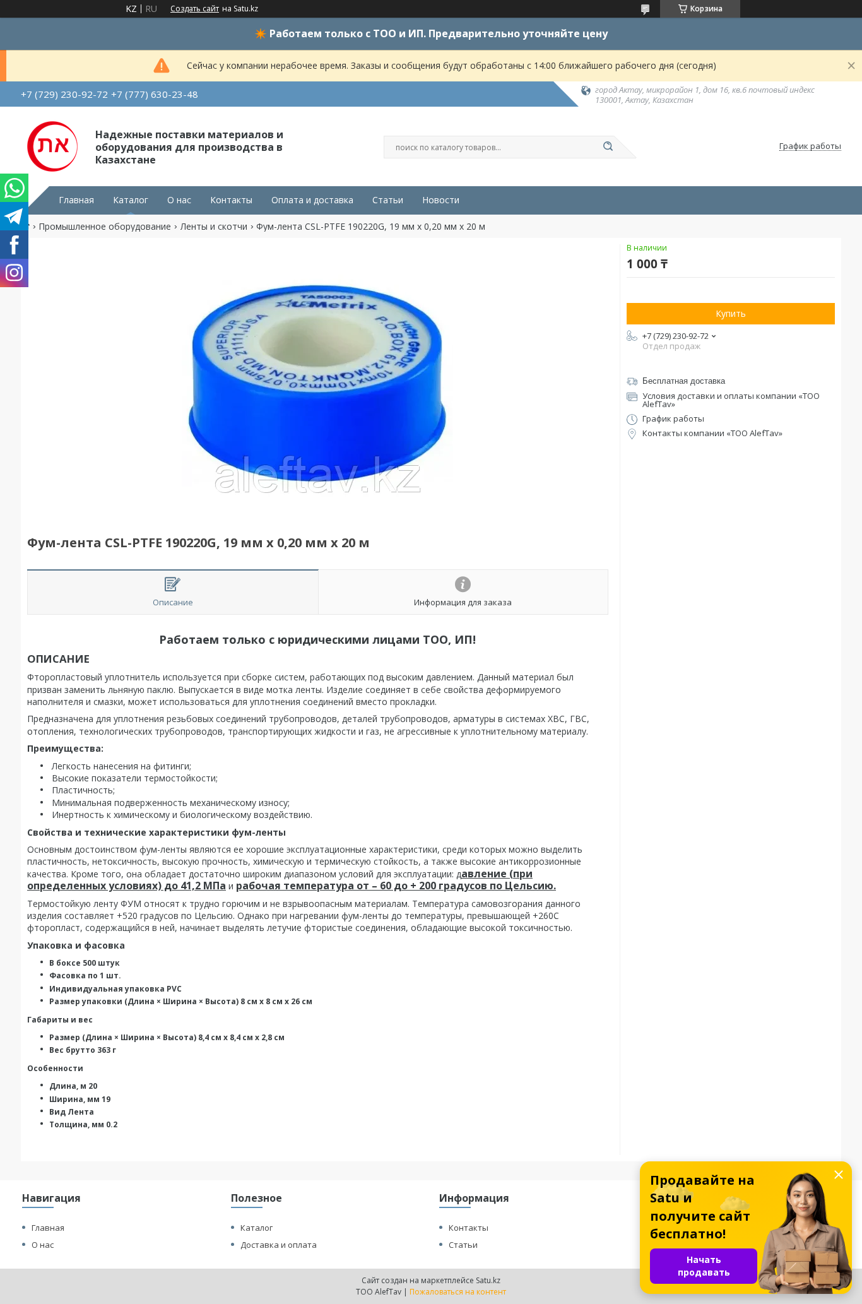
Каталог (130, 200)
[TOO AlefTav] (52, 146)
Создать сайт (194, 8)
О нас (179, 200)
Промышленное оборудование (104, 226)
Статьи (387, 200)
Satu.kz (488, 1280)
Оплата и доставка (312, 200)
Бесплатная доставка (683, 381)
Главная (76, 200)
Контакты (231, 200)
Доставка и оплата (278, 1244)
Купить (731, 313)
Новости (440, 200)
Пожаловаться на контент (458, 1291)
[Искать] (607, 147)
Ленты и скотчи (213, 226)
